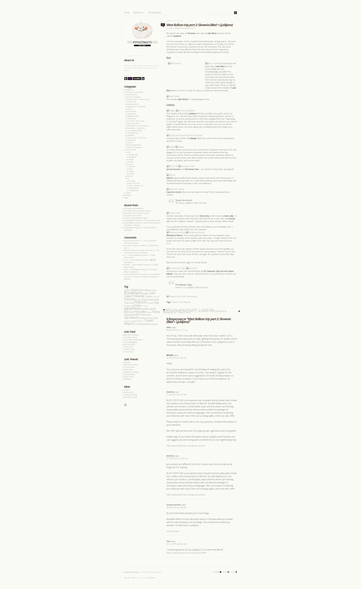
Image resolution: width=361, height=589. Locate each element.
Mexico (130, 176)
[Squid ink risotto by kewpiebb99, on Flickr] (175, 189)
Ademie (127, 362)
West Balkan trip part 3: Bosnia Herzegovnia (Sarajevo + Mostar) (195, 311)
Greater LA (131, 113)
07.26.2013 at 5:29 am (176, 394)
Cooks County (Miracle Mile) (135, 218)
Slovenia (185, 28)
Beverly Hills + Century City (138, 99)
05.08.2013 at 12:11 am (177, 330)
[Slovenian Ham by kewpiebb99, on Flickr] (186, 166)
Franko (127, 264)
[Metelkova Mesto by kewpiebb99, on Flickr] (176, 232)
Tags (127, 12)
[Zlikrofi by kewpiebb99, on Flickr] (170, 175)
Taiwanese (127, 321)
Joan (170, 28)
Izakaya (145, 306)
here (168, 243)
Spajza (169, 152)
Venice (130, 142)
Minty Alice (128, 369)
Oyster (149, 312)
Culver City (131, 101)
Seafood (143, 318)
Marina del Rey (133, 123)
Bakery (148, 290)
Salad (148, 314)
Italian (138, 305)
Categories (154, 12)
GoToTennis (129, 367)
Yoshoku (154, 324)
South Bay (131, 140)
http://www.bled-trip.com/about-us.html (185, 445)
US (128, 178)
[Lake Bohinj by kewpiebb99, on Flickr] (173, 96)
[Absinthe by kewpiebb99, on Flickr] (191, 268)
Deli (158, 297)
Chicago (131, 181)
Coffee (148, 296)
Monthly (138, 12)
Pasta (156, 312)
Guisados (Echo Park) (133, 215)
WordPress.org (130, 397)
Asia (128, 152)
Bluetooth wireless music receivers (138, 250)
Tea (138, 320)
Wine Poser (129, 376)
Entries (129, 392)
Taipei (130, 159)
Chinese (138, 296)
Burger (144, 293)
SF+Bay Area (133, 190)
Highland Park (132, 116)
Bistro (154, 290)
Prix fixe (140, 315)
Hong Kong (133, 154)
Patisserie (130, 314)
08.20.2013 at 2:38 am (176, 507)
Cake (127, 296)
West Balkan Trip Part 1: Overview (190, 309)
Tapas (134, 321)
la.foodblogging (130, 342)
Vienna (131, 173)
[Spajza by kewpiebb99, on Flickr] (170, 146)
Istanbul (131, 166)
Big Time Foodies (131, 335)
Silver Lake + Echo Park (136, 137)
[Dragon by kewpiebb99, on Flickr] (171, 110)
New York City (134, 183)
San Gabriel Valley (134, 130)
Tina (168, 541)
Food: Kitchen (131, 94)
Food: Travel (131, 149)
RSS (225, 572)
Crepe (154, 297)
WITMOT (127, 379)
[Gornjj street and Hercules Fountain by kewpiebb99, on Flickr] (184, 135)
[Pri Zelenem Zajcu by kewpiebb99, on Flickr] (176, 268)
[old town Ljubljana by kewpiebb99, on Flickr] (185, 110)
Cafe (152, 293)
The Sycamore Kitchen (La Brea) (141, 251)
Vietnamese (143, 324)
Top (233, 572)
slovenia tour (172, 531)
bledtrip (170, 392)
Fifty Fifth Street (129, 578)
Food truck (131, 111)
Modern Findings (131, 372)
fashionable (153, 299)
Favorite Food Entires (134, 92)
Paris (130, 169)
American (137, 290)
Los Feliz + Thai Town (136, 121)
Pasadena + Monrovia (136, 128)
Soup (150, 318)
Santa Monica (132, 133)
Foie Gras (129, 302)
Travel (192, 28)
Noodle (140, 311)
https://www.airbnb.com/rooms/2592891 (186, 552)
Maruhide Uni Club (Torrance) (136, 213)
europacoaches (173, 504)
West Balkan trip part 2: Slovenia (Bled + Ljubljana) (140, 228)
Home (216, 572)
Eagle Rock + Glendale (136, 106)
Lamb (152, 308)
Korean (145, 308)
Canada (130, 161)
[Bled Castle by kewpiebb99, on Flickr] (212, 63)
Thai (142, 321)
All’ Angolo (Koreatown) (133, 208)
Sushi (155, 317)
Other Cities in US (135, 185)
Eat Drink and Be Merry (133, 339)
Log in (126, 390)
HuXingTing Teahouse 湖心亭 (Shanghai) (140, 261)
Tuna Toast (128, 351)
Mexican (129, 312)
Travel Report (184, 302)
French (140, 302)
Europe (130, 164)
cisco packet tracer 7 (133, 240)
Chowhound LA (130, 337)
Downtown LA (133, 104)
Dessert (130, 299)
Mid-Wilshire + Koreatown (137, 125)
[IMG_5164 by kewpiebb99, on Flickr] (172, 166)
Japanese (132, 308)
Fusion (150, 302)
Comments (130, 394)
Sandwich (131, 317)
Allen (168, 327)
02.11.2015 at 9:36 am (176, 544)
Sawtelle (130, 135)
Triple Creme (129, 349)
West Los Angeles (134, 147)
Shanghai (132, 157)
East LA (130, 109)
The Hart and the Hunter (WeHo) (137, 210)
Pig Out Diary (129, 344)
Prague (131, 171)
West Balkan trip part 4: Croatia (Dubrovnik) (142, 220)
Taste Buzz (128, 347)
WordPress (152, 578)
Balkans (178, 28)
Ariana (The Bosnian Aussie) (135, 274)
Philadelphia (133, 188)
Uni (136, 324)
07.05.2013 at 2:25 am (176, 357)
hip (157, 302)
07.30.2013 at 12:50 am (177, 458)
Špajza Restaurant (183, 200)
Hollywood (131, 118)
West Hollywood (133, 145)
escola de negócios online (135, 245)
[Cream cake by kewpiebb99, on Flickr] (173, 213)
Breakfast (132, 292)
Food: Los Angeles (133, 97)
